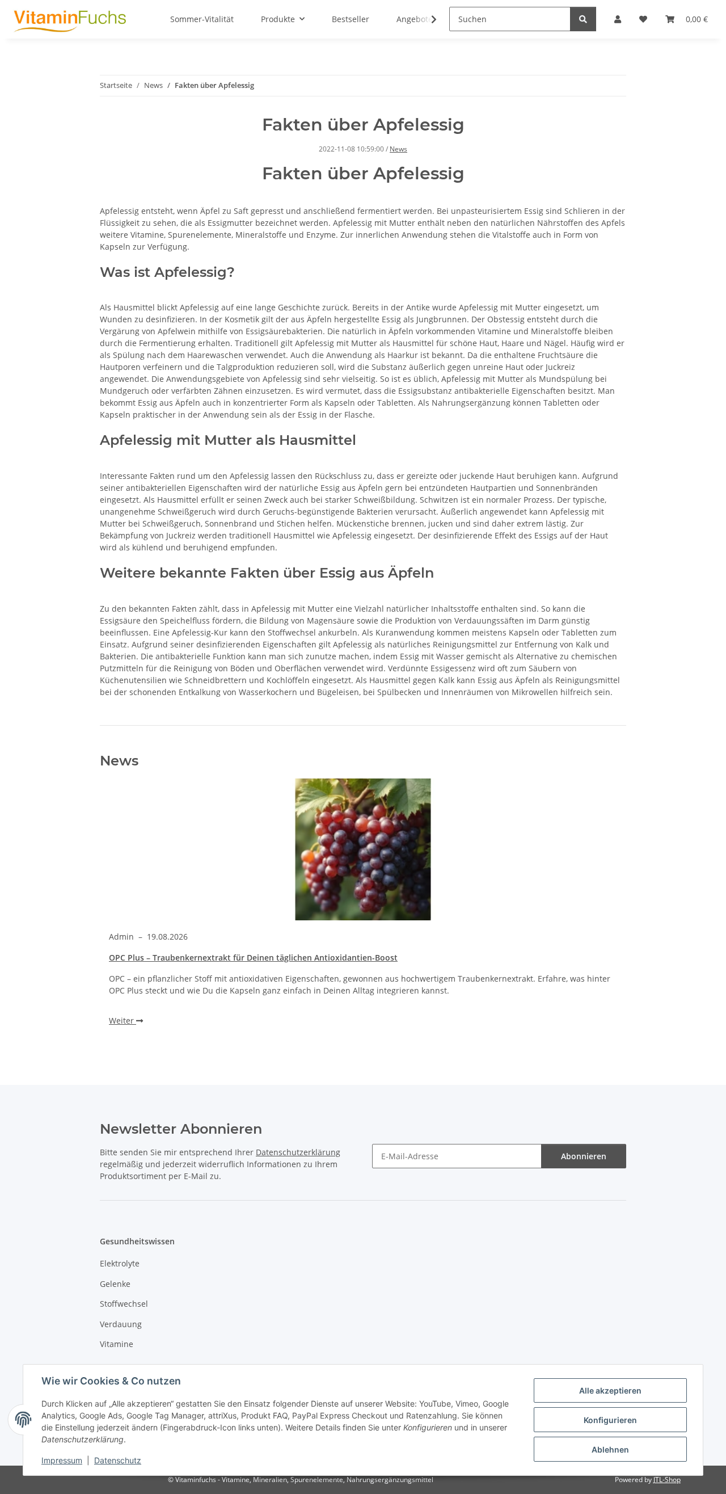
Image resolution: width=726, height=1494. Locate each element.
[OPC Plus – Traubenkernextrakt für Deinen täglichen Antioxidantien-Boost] (363, 849)
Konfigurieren (610, 1420)
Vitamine (116, 1344)
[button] (426, 19)
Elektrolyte (120, 1263)
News (398, 149)
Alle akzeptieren (610, 1390)
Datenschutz (117, 1460)
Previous (128, 917)
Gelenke (115, 1283)
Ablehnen (610, 1449)
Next (598, 917)
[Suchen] (583, 19)
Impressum (61, 1460)
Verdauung (121, 1324)
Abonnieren (583, 1156)
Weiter (122, 1020)
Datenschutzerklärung (298, 1152)
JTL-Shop (667, 1479)
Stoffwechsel (124, 1303)
